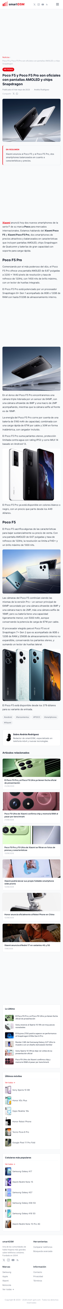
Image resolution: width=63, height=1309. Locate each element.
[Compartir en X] (14, 94)
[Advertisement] (31, 193)
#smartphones (50, 717)
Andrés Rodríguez (41, 89)
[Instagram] (38, 4)
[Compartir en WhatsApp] (17, 94)
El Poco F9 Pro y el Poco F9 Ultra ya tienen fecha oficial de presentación (36, 1017)
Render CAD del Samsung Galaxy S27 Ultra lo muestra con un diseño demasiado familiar (35, 1043)
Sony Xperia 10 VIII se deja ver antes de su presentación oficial (33, 1052)
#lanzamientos (22, 717)
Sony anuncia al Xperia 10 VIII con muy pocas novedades (35, 1026)
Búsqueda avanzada (42, 1251)
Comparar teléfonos (42, 1247)
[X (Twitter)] (34, 4)
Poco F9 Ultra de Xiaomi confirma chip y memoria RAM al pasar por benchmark (32, 1060)
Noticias (5, 57)
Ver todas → (8, 1289)
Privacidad (38, 1276)
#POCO (36, 717)
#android (8, 717)
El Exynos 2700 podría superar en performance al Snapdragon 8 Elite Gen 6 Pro (35, 1034)
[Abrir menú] (57, 4)
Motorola (6, 1285)
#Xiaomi (7, 722)
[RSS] (47, 4)
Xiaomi (6, 222)
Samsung (6, 1272)
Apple (5, 1276)
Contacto (37, 1272)
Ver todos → (10, 1082)
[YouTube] (43, 4)
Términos (37, 1280)
